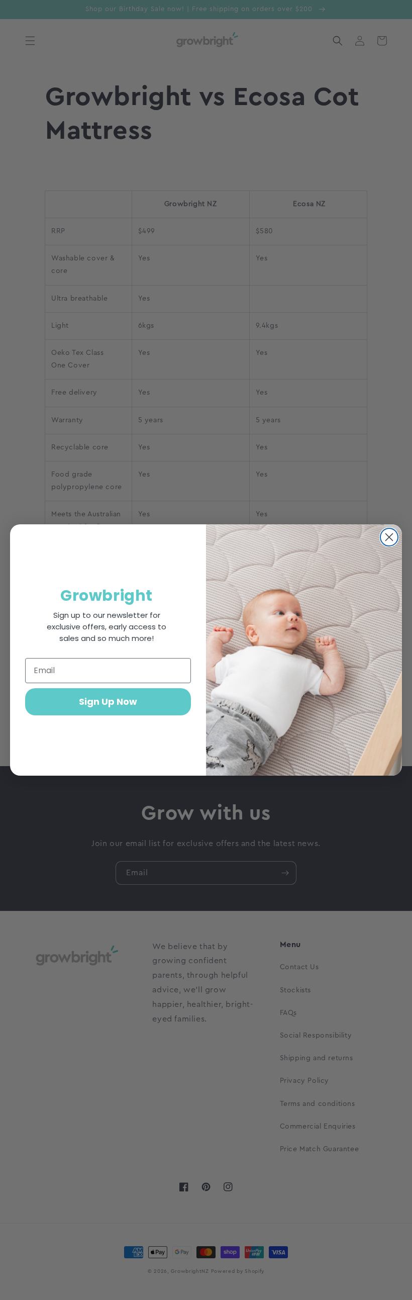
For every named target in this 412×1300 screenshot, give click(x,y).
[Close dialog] (389, 537)
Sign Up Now (108, 701)
